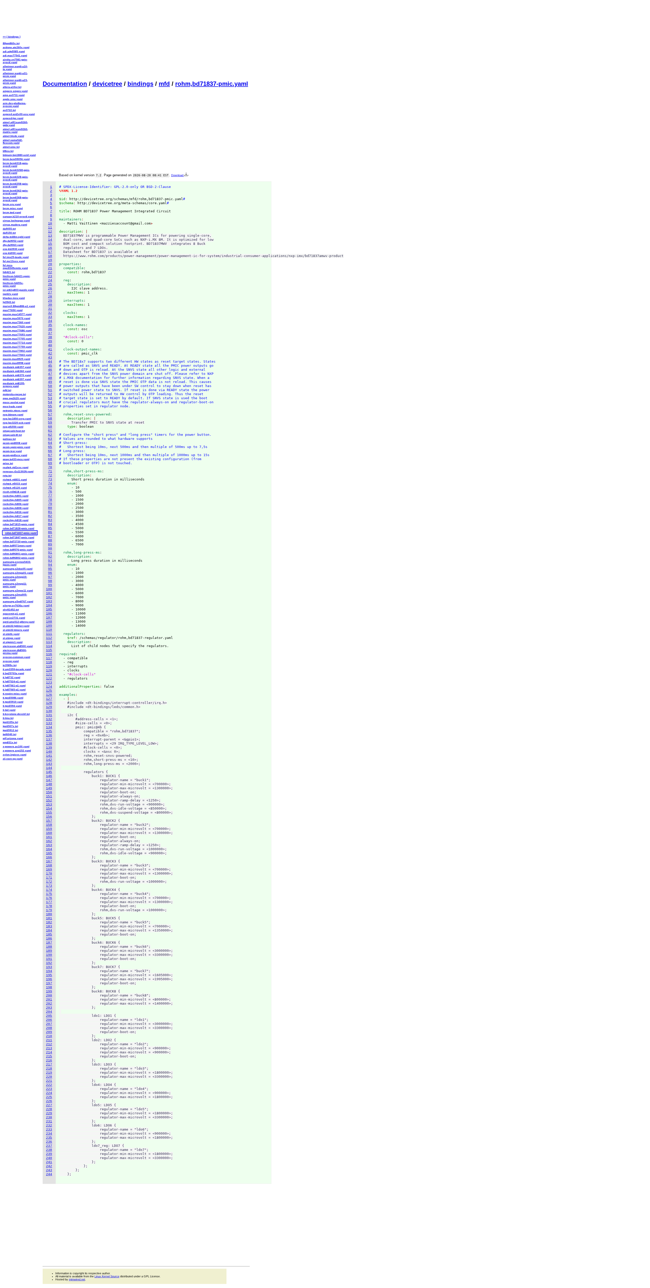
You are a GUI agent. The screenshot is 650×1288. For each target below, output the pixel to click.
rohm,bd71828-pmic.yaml (18, 528)
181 (49, 918)
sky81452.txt (11, 609)
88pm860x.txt (11, 43)
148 (49, 784)
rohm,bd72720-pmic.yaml (18, 541)
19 (50, 260)
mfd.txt (7, 390)
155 (49, 813)
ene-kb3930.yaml (13, 249)
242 (49, 1166)
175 (49, 894)
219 (49, 1073)
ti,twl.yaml (9, 710)
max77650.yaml (13, 310)
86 (50, 532)
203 (49, 1008)
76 (50, 492)
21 (50, 268)
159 (49, 829)
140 (49, 752)
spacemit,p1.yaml (14, 613)
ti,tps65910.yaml (13, 701)
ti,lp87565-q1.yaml (14, 689)
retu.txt (7, 475)
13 (50, 236)
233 (49, 1130)
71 (50, 471)
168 (49, 865)
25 (50, 284)
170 (49, 874)
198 (49, 987)
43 (50, 358)
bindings (140, 83)
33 (50, 317)
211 (49, 1040)
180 (49, 914)
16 (50, 248)
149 (49, 788)
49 (50, 382)
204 (49, 1012)
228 (49, 1109)
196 (49, 979)
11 (50, 228)
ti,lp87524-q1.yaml (14, 681)
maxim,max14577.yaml (17, 314)
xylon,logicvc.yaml (14, 754)
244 (49, 1174)
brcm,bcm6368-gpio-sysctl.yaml (15, 199)
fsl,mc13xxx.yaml (14, 261)
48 (50, 378)
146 (49, 776)
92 (50, 557)
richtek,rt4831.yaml (15, 479)
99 (50, 585)
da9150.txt (9, 232)
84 (50, 524)
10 (50, 224)
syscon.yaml (11, 661)
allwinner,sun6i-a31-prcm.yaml (15, 74)
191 (49, 959)
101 (49, 593)
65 (50, 447)
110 (49, 630)
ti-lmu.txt (8, 718)
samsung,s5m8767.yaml (18, 601)
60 (50, 427)
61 (50, 431)
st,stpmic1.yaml (13, 642)
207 (49, 1024)
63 (50, 439)
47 (50, 374)
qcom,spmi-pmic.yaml (16, 447)
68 (50, 459)
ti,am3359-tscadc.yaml (17, 669)
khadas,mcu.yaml (14, 298)
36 (50, 329)
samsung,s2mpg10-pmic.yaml (15, 578)
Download (177, 175)
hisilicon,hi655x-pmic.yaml (13, 284)
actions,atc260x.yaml (16, 47)
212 (49, 1044)
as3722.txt (9, 110)
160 (49, 833)
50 (50, 386)
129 (49, 707)
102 (49, 597)
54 (50, 402)
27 (50, 293)
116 (49, 654)
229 (49, 1113)
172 (49, 882)
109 (49, 626)
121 (49, 675)
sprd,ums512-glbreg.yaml (19, 621)
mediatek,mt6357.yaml (17, 367)
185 (49, 935)
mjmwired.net (77, 1279)
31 (50, 309)
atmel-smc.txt (11, 147)
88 (50, 540)
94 (50, 565)
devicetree (107, 83)
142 (49, 760)
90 (50, 549)
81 (50, 512)
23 (50, 276)
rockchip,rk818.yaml (15, 520)
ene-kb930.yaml (13, 253)
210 (49, 1036)
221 (49, 1081)
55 (50, 406)
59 (50, 423)
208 (49, 1028)
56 (50, 410)
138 (49, 744)
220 (49, 1077)
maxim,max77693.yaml (17, 334)
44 (50, 362)
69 (50, 463)
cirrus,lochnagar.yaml (16, 220)
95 (50, 569)
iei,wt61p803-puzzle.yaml (18, 289)
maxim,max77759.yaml (17, 346)
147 (49, 780)
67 (50, 455)
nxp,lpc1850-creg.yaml (17, 418)
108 (49, 622)
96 (50, 573)
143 (49, 764)
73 (50, 479)
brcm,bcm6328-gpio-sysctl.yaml (15, 178)
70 (50, 467)
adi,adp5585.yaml (14, 51)
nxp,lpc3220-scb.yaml (16, 422)
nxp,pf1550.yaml (13, 426)
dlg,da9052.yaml (13, 240)
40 (50, 345)
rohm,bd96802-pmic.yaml (18, 557)
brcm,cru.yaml (12, 204)
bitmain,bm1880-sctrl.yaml (19, 155)
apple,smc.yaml (13, 99)
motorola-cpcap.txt (14, 394)
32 (50, 313)
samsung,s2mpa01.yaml (18, 572)
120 (49, 670)
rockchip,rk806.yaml (15, 504)
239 (49, 1154)
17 (50, 252)
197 (49, 983)
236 (49, 1142)
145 (49, 772)
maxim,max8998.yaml (16, 363)
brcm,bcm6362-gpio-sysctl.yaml (15, 192)
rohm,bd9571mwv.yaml (17, 545)
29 (50, 301)
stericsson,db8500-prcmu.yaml (15, 651)
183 (49, 926)
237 (49, 1146)
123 (49, 683)
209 (49, 1032)
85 (50, 528)
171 (49, 878)
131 (49, 715)
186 (49, 939)
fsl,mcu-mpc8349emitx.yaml (15, 266)
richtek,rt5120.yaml (15, 487)
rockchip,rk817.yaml (15, 516)
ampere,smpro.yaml (15, 91)
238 (49, 1150)
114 (49, 646)
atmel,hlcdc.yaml (13, 136)
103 (49, 601)
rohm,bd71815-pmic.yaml (18, 524)
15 (50, 244)
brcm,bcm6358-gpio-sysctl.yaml (15, 185)
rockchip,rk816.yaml (15, 512)
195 (49, 975)
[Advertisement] (146, 39)
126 (49, 695)
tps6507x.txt (10, 726)
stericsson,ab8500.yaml (18, 646)
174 (49, 890)
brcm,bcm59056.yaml (16, 159)
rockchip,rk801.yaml (15, 495)
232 (49, 1126)
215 (49, 1056)
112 (49, 638)
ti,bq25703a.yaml (13, 673)
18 (50, 256)
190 (49, 955)
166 (49, 857)
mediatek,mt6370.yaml (17, 375)
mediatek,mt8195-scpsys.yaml (14, 385)
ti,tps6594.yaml (12, 705)
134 (49, 727)
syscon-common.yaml (16, 657)
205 (49, 1016)
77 (50, 496)
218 (49, 1069)
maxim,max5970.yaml (16, 318)
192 (49, 963)
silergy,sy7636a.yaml (16, 605)
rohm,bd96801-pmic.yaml (18, 553)
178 (49, 906)
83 (50, 520)
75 (50, 488)
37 (50, 333)
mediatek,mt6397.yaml (17, 379)
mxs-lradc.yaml (12, 406)
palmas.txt (9, 439)
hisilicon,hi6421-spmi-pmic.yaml (16, 277)
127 (49, 699)
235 (49, 1138)
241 (49, 1162)
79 (50, 504)
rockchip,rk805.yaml (15, 499)
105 (49, 609)
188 (49, 947)
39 (50, 341)
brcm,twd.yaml (12, 212)
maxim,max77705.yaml (17, 338)
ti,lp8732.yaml (11, 677)
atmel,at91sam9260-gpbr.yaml (15, 123)
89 (50, 544)
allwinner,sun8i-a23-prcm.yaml (15, 81)
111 (49, 634)
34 (50, 321)
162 (49, 841)
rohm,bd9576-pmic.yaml (18, 549)
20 (50, 264)
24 (50, 280)
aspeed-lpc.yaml (13, 118)
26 (50, 289)
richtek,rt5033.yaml (15, 483)
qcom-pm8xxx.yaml (15, 455)
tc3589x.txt (10, 665)
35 (50, 325)
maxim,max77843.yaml (17, 354)
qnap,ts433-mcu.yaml (16, 459)
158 (49, 825)
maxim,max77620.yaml (17, 326)
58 (50, 419)
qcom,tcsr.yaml (12, 451)
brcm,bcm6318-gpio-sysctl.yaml (15, 164)
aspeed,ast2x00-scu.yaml (19, 114)
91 (50, 553)
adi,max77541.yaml (15, 55)
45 (50, 366)
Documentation (65, 83)
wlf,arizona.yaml (13, 738)
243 (49, 1170)
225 (49, 1097)
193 (49, 967)
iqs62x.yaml (10, 294)
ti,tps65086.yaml (13, 697)
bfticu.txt (8, 151)
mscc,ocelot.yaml (14, 402)
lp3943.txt (9, 302)
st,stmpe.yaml (11, 638)
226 (49, 1101)
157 (49, 821)
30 (50, 305)
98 (50, 581)
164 (49, 849)
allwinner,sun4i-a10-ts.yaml (15, 68)
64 (50, 443)
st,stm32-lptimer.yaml (16, 625)
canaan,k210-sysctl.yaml (18, 216)
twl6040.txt (9, 734)
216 (49, 1060)
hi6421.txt (9, 272)
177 (49, 902)
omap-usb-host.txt (14, 430)
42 (50, 354)
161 (49, 837)
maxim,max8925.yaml (16, 359)
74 (50, 484)
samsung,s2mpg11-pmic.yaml (15, 585)
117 (49, 658)
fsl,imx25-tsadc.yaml (16, 257)
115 (49, 650)
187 (49, 943)
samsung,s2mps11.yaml (18, 590)
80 (50, 508)
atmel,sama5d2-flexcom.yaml (13, 141)
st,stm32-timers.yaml (16, 630)
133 (49, 723)
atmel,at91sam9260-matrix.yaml (15, 130)
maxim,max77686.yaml (17, 330)
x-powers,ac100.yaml (16, 746)
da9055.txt (9, 228)
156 (49, 817)
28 (50, 297)
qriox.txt (8, 463)
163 (49, 845)
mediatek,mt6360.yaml (17, 371)
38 (50, 337)
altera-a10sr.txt (12, 87)
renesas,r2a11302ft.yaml (18, 471)
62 (50, 435)
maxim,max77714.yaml (17, 342)
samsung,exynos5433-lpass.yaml (17, 563)
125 (49, 691)
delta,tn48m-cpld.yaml (16, 236)
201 (49, 1000)
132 (49, 719)
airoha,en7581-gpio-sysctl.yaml (15, 61)
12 (50, 232)
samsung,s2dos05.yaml (17, 568)
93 (50, 561)
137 (49, 740)
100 (49, 589)
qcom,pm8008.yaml (15, 443)
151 (49, 796)
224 (49, 1093)
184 (49, 930)
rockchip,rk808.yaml (15, 508)
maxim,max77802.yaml (17, 350)
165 (49, 853)
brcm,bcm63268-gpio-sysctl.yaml (16, 171)
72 (50, 475)
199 (49, 991)
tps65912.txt (10, 730)
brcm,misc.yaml (13, 208)
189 (49, 951)
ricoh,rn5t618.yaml (14, 491)
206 (49, 1020)
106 (49, 614)
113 (49, 642)
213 (49, 1048)
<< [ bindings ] (11, 36)
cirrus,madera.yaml (15, 224)
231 (49, 1121)
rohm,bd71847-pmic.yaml (18, 537)
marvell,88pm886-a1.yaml (19, 306)
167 (49, 861)
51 (50, 390)
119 (49, 666)
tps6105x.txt (10, 722)
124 (49, 687)
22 (50, 272)
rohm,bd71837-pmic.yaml (211, 83)
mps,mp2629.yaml (14, 398)
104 (49, 605)
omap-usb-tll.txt (12, 434)
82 (50, 516)
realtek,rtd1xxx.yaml (15, 467)
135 (49, 731)
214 (49, 1052)
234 (49, 1134)
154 (49, 809)
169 (49, 870)
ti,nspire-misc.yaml (15, 693)
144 (49, 768)
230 (49, 1117)
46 (50, 370)
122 (49, 679)
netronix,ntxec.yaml (15, 410)
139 (49, 748)
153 (49, 805)
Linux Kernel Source (106, 1276)
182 (49, 922)
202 (49, 1004)
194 (49, 971)
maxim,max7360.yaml (16, 322)
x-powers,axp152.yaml (17, 750)
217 (49, 1065)
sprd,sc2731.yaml (14, 617)
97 (50, 577)
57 (50, 414)
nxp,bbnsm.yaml (13, 414)
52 (50, 394)
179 (49, 910)
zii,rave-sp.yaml (13, 758)
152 (49, 800)
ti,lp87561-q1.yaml (14, 685)
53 (50, 398)
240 (49, 1158)
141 (49, 756)
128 (49, 703)
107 (49, 618)
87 (50, 536)
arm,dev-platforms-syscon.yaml (14, 104)
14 (50, 240)
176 (49, 898)
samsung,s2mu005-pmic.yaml (15, 596)
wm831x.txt (10, 742)
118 (49, 662)
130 (49, 711)
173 (49, 886)
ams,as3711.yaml (14, 95)
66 (50, 451)
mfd (164, 83)
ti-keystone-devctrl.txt (16, 714)
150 (49, 792)
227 (49, 1105)
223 (49, 1089)
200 (49, 995)
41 (50, 349)
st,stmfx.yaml (11, 634)
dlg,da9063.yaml (13, 245)
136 (49, 735)
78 (50, 500)
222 (49, 1085)
